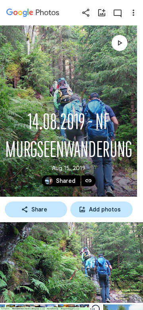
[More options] (133, 13)
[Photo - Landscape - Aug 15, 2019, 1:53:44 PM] (71, 262)
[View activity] (118, 13)
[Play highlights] (119, 42)
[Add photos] (102, 13)
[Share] (86, 13)
